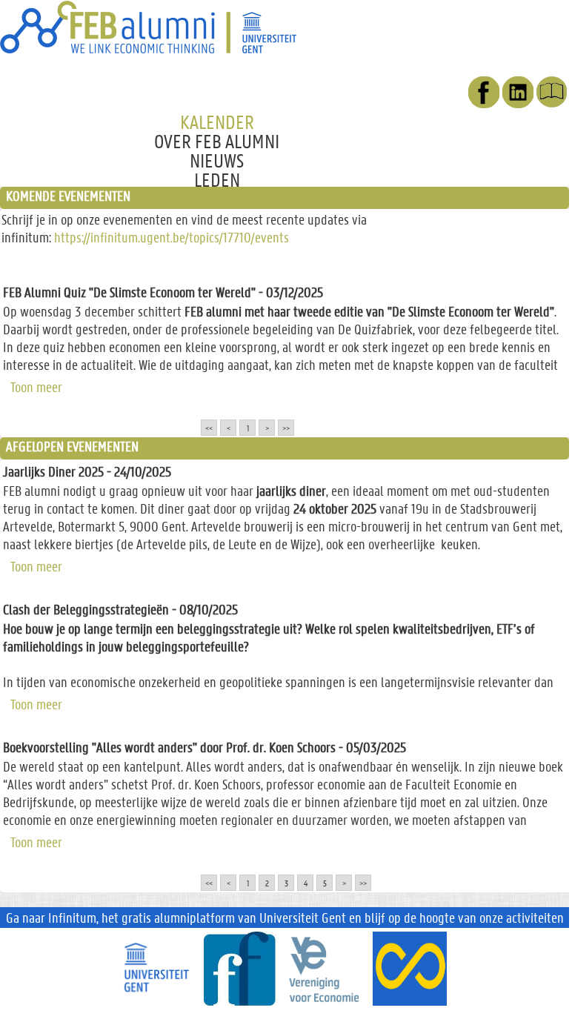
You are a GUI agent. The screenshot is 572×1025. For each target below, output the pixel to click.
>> (286, 428)
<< (209, 428)
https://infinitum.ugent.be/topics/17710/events (171, 237)
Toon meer (36, 385)
